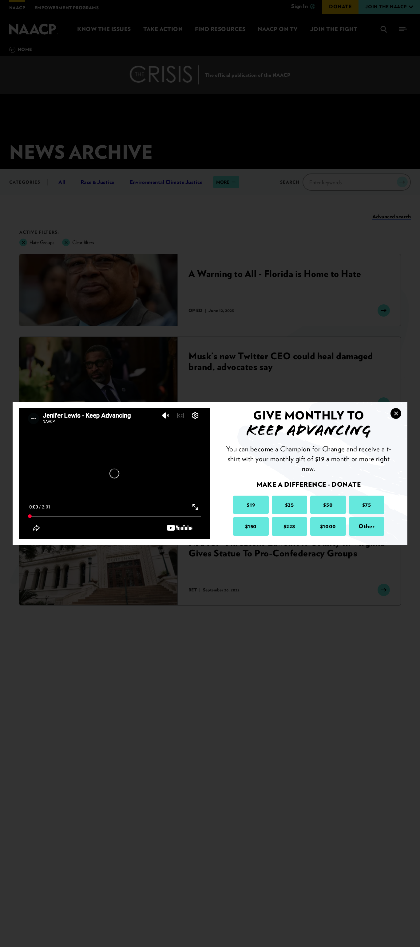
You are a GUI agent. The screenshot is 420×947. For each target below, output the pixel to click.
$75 (366, 504)
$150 (251, 526)
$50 (328, 504)
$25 (289, 504)
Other (366, 526)
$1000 (328, 526)
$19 (251, 504)
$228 (289, 526)
